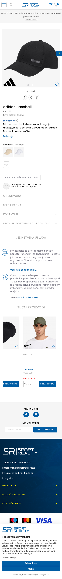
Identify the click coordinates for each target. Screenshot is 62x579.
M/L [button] (6, 164)
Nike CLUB (27, 354)
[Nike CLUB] (39, 333)
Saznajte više (31, 19)
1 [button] (28, 85)
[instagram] (36, 414)
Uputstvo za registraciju (23, 269)
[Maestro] (14, 520)
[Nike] (28, 345)
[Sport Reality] (31, 6)
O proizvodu (12, 196)
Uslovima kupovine (27, 297)
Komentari (10, 214)
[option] (31, 58)
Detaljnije (8, 136)
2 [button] (33, 85)
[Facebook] (24, 97)
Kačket (7, 111)
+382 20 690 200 (21, 462)
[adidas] (9, 82)
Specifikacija (12, 205)
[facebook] (26, 414)
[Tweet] (30, 97)
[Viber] (37, 97)
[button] (57, 84)
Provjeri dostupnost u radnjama (26, 223)
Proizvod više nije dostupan (21, 177)
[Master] (26, 520)
